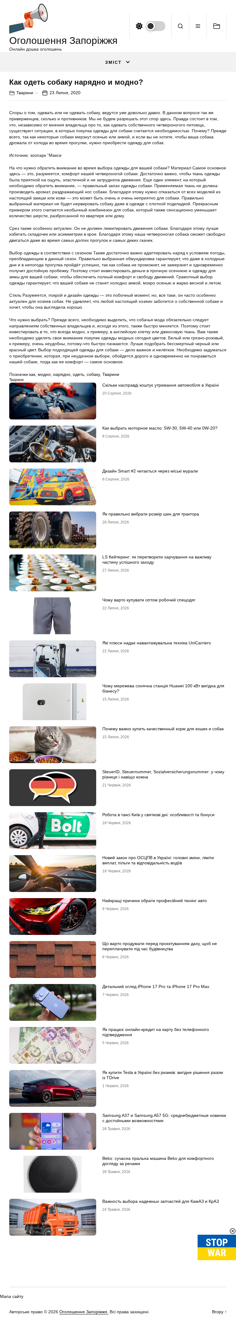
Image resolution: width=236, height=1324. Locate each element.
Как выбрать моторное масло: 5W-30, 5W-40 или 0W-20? (160, 428)
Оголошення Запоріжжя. (83, 1311)
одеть (78, 374)
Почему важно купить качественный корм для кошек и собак (163, 728)
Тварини (24, 92)
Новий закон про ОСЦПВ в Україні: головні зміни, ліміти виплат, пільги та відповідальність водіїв (158, 860)
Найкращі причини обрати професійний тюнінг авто (154, 900)
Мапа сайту (11, 1296)
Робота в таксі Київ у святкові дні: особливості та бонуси (158, 814)
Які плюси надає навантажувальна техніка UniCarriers (156, 642)
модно (44, 374)
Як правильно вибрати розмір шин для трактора (150, 513)
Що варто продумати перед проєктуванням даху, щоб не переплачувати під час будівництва (159, 946)
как (32, 374)
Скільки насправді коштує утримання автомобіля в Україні (160, 385)
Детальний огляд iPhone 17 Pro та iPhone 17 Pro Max (155, 986)
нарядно (61, 374)
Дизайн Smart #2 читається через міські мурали (150, 471)
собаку (93, 374)
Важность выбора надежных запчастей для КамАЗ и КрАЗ (160, 1201)
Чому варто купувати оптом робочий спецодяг (148, 599)
